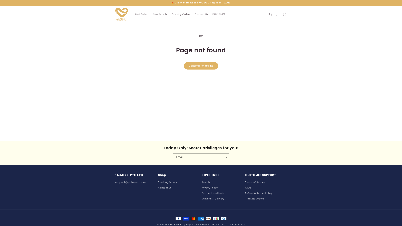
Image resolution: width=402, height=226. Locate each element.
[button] (270, 14)
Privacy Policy (210, 187)
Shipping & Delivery (213, 198)
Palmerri (169, 224)
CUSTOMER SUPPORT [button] (260, 175)
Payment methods (213, 193)
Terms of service (237, 224)
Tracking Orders (167, 182)
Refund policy (202, 224)
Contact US (165, 187)
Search (206, 182)
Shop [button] (162, 175)
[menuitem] (142, 14)
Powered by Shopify (183, 224)
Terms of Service (255, 182)
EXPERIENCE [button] (210, 175)
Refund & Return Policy (258, 193)
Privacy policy (219, 224)
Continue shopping (201, 65)
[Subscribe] (225, 157)
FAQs (248, 187)
